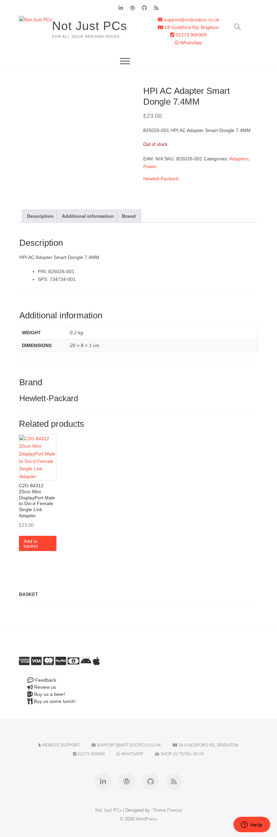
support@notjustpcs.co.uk (190, 19)
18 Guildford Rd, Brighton (191, 27)
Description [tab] (40, 216)
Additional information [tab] (88, 216)
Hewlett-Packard (160, 178)
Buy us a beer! (49, 694)
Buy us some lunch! (54, 701)
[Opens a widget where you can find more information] (251, 825)
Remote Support (60, 745)
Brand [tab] (129, 216)
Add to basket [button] (31, 544)
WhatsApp (190, 42)
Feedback (45, 680)
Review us (44, 687)
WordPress (146, 818)
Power (150, 166)
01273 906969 (190, 34)
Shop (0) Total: (181, 754)
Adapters (239, 158)
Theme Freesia (167, 810)
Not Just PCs (89, 26)
